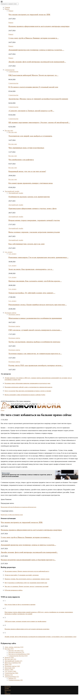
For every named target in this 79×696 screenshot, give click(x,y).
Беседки (9, 649)
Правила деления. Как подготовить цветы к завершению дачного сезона (27, 579)
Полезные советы (10, 313)
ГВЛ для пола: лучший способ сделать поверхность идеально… (35, 330)
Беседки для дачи (15, 650)
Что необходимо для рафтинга (21, 160)
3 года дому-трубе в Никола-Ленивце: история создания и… (33, 38)
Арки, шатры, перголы (14, 647)
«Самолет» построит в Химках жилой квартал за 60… (31, 111)
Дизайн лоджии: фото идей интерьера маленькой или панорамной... (29, 552)
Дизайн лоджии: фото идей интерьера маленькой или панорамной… (37, 62)
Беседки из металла (16, 652)
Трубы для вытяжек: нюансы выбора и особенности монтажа (34, 342)
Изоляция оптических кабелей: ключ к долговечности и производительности (28, 387)
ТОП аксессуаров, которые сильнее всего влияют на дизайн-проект (25, 621)
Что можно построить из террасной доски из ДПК (29, 15)
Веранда (9, 657)
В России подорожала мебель (13, 590)
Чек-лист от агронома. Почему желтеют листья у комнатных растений (26, 586)
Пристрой (10, 668)
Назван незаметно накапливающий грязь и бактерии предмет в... (28, 560)
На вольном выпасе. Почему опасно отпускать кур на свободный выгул (27, 571)
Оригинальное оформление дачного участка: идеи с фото (32, 208)
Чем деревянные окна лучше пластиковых (26, 148)
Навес (8, 664)
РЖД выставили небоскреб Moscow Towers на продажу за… (33, 75)
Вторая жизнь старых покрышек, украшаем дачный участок (34, 220)
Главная (7, 7)
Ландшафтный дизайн (12, 191)
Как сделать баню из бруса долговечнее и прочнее (20, 604)
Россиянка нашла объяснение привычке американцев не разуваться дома (27, 383)
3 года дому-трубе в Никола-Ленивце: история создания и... (26, 537)
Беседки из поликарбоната (19, 654)
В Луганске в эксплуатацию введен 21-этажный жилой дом (33, 87)
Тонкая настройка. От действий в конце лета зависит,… (31, 293)
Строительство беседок (17, 656)
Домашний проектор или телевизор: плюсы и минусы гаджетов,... (28, 545)
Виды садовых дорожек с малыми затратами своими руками (34, 232)
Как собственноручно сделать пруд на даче (26, 244)
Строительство (9, 70)
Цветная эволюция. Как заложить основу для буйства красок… (35, 281)
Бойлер (12, 678)
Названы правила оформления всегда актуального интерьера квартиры (38, 26)
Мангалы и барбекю (13, 662)
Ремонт (7, 9)
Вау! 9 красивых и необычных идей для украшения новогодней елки (26, 582)
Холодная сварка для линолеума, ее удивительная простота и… (35, 354)
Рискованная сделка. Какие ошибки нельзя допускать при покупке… (37, 305)
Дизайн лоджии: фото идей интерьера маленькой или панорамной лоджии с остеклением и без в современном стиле (40, 636)
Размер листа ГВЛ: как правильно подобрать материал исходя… (35, 365)
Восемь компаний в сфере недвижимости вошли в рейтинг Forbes (25, 394)
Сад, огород (8, 252)
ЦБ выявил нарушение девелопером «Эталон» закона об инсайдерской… (39, 122)
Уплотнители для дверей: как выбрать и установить (30, 136)
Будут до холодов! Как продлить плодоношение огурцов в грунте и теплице (28, 391)
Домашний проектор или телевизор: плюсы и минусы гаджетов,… (36, 50)
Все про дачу (9, 130)
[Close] (2, 2)
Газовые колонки (15, 680)
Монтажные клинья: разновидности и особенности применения (35, 318)
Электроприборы (12, 676)
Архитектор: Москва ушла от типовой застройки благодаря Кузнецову (38, 99)
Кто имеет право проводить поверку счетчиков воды (30, 183)
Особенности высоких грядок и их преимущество (29, 197)
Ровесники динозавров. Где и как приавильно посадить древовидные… (38, 257)
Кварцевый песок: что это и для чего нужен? (27, 171)
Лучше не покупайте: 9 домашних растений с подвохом (22, 575)
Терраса (9, 675)
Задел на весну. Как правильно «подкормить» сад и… (31, 269)
